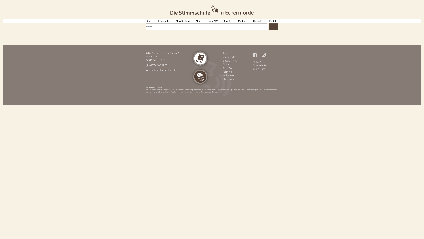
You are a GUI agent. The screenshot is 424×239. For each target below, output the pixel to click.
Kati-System (229, 75)
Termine (228, 21)
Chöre (199, 21)
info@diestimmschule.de (162, 70)
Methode (242, 21)
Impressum (259, 68)
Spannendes (164, 21)
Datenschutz (259, 65)
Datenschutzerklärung (209, 92)
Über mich (258, 21)
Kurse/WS (213, 21)
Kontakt (273, 21)
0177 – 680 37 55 (158, 65)
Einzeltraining (183, 21)
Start (149, 21)
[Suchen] (273, 26)
